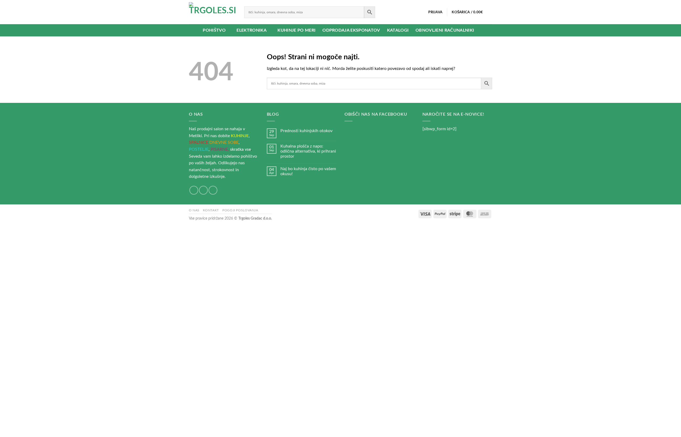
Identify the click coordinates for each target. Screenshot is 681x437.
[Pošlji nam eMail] (203, 190)
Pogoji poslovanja (240, 210)
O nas (194, 210)
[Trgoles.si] (212, 12)
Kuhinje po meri (296, 30)
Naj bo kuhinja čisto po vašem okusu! (308, 171)
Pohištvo (214, 30)
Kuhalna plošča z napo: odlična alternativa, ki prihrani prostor (308, 151)
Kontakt (211, 210)
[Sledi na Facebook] (193, 190)
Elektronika (251, 30)
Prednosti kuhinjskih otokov (306, 131)
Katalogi (398, 30)
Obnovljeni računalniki (445, 30)
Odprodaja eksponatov (351, 30)
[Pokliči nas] (213, 190)
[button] (435, 12)
